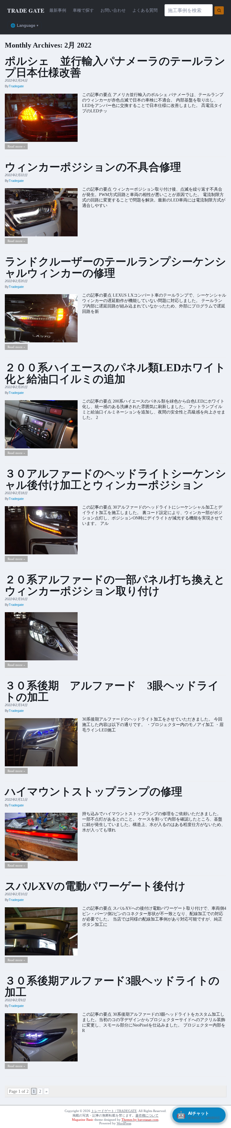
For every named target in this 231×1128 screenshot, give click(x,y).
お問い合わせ (113, 10)
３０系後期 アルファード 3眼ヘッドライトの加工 (112, 691)
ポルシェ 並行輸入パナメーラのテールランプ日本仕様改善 (115, 67)
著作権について (147, 1115)
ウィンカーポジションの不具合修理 (93, 167)
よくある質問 (145, 10)
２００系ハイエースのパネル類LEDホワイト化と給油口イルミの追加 (115, 373)
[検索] (219, 10)
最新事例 (57, 10)
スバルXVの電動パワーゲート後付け (95, 886)
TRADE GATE (26, 10)
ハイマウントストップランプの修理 (93, 792)
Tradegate (16, 86)
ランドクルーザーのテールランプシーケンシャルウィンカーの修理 (115, 267)
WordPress (124, 1123)
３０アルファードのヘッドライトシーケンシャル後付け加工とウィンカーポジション (115, 479)
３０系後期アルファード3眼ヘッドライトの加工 (112, 986)
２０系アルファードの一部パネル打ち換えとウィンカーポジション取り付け (115, 585)
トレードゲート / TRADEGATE (114, 1111)
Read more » (16, 146)
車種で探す (83, 10)
